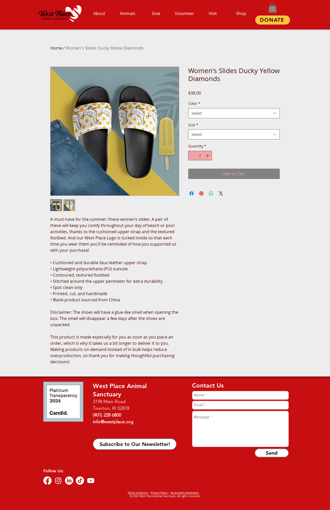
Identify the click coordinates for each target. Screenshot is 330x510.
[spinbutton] (200, 155)
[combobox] (234, 113)
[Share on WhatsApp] (211, 193)
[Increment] (208, 155)
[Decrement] (192, 155)
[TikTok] (80, 480)
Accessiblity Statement (185, 493)
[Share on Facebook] (191, 193)
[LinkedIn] (69, 480)
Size (193, 124)
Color (194, 103)
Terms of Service (138, 493)
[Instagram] (58, 480)
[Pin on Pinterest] (201, 193)
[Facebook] (47, 480)
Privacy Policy (159, 493)
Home (56, 48)
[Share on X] (221, 193)
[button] (272, 7)
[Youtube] (91, 480)
